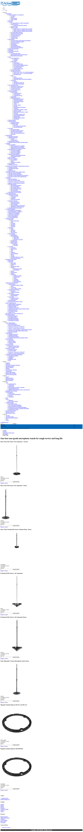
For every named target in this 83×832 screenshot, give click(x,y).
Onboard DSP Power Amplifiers (15, 149)
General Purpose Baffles (18, 101)
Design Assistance (9, 378)
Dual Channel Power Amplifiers (17, 147)
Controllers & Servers (12, 167)
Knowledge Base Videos (13, 409)
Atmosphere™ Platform (13, 194)
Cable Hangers (16, 276)
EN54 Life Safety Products (16, 131)
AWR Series (16, 238)
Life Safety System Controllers (14, 173)
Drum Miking (16, 269)
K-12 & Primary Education (11, 369)
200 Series (13, 225)
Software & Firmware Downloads (18, 205)
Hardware (13, 252)
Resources (3, 808)
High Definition (14, 295)
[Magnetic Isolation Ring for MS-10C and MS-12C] (17, 739)
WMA (12, 228)
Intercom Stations (11, 341)
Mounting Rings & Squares (19, 117)
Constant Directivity (17, 67)
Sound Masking (9, 135)
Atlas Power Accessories (13, 214)
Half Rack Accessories (18, 239)
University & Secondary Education (13, 365)
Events (7, 399)
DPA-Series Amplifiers (15, 152)
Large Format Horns (15, 58)
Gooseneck (15, 279)
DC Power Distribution (13, 217)
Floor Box (13, 290)
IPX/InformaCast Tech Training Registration (17, 407)
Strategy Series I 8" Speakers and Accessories (22, 31)
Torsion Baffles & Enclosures (19, 107)
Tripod (12, 265)
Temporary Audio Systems (13, 345)
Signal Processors (14, 195)
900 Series (15, 245)
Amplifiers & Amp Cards (13, 307)
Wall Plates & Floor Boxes (13, 289)
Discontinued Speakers (13, 315)
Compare (6, 483)
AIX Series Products (12, 178)
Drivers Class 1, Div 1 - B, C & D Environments (23, 72)
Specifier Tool (11, 386)
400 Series (15, 244)
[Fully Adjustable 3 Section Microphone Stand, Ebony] (17, 695)
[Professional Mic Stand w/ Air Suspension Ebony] (17, 651)
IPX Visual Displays (15, 186)
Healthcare (8, 364)
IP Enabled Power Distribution (14, 210)
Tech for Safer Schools (10, 372)
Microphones (11, 260)
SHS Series (10, 20)
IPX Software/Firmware (16, 191)
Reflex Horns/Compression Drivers (20, 65)
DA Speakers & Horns (13, 311)
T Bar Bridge (16, 118)
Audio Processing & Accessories (15, 207)
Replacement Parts (17, 281)
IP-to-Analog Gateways (16, 187)
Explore (2, 483)
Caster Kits (13, 247)
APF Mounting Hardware (18, 82)
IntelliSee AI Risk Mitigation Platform (16, 183)
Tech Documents (9, 392)
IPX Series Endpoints (12, 331)
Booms (12, 271)
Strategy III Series (14, 24)
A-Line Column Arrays (15, 89)
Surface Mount (14, 18)
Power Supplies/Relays (13, 216)
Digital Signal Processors (13, 305)
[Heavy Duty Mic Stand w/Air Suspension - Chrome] (17, 475)
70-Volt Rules (11, 385)
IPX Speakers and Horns (16, 185)
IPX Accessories (14, 190)
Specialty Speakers (12, 121)
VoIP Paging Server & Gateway (14, 192)
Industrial (8, 368)
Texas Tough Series (15, 220)
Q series (15, 103)
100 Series (13, 226)
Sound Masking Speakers (13, 51)
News (7, 419)
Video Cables (11, 293)
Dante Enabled (14, 19)
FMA (12, 221)
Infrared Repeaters (12, 300)
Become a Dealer (4, 816)
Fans (12, 251)
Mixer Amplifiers (11, 157)
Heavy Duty (13, 262)
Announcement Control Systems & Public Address (18, 308)
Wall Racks (10, 227)
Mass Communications (10, 322)
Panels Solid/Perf (14, 253)
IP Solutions (8, 177)
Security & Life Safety (10, 348)
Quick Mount (16, 280)
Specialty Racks (11, 233)
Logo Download (4, 820)
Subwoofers (10, 52)
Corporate (8, 362)
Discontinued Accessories (13, 320)
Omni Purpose (16, 62)
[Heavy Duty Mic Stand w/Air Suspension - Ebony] (6, 519)
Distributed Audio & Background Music (14, 354)
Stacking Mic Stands (15, 266)
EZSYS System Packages (13, 347)
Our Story (8, 415)
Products (5, 431)
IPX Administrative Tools (16, 188)
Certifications (11, 396)
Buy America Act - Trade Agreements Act (14, 313)
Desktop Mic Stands (17, 268)
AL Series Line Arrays (15, 88)
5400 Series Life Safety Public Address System (15, 171)
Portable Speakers (12, 120)
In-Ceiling (13, 16)
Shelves (12, 254)
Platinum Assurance (10, 379)
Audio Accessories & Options (12, 282)
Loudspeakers (8, 13)
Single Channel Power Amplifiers (18, 145)
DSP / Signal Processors (11, 193)
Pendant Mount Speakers (13, 48)
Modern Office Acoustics (11, 373)
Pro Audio (15, 124)
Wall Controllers (14, 204)
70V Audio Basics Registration (14, 405)
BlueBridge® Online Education (17, 206)
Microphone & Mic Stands (11, 259)
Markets (2, 805)
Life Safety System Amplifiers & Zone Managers (18, 175)
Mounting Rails (16, 116)
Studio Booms (14, 272)
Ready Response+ (9, 380)
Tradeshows (10, 400)
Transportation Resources (13, 388)
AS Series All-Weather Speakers (17, 41)
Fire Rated (15, 113)
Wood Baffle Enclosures (16, 46)
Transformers (13, 96)
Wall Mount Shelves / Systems (17, 257)
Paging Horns (14, 61)
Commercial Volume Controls (17, 285)
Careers (7, 420)
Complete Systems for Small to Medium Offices (18, 142)
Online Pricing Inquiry (5, 817)
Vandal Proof (16, 102)
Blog (7, 397)
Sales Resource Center (10, 413)
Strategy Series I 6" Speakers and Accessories (22, 30)
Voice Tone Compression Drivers (18, 133)
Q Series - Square (17, 104)
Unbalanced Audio (15, 297)
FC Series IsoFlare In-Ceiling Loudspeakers (20, 23)
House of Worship (9, 367)
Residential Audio (14, 123)
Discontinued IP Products (13, 319)
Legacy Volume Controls (16, 288)
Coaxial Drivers (14, 37)
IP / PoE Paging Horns (18, 63)
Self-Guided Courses (12, 403)
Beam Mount (13, 44)
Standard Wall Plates (15, 292)
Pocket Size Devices (15, 202)
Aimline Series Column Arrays (17, 86)
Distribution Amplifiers (15, 162)
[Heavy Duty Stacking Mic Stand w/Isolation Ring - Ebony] (17, 549)
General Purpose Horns (18, 68)
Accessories (13, 80)
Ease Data (10, 395)
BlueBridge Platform (12, 200)
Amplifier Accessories (12, 164)
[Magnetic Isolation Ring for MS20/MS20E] (17, 782)
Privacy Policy (3, 821)
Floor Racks (10, 219)
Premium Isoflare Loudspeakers (14, 304)
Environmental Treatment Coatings (15, 301)
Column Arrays (11, 312)
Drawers (12, 255)
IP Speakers (10, 49)
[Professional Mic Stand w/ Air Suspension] (17, 607)
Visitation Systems (12, 342)
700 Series (13, 223)
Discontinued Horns (12, 317)
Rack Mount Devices (15, 203)
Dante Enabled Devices (11, 302)
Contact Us (3, 819)
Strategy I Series (14, 27)
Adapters (15, 81)
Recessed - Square (17, 110)
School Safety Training (13, 401)
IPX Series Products (12, 184)
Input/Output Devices (12, 310)
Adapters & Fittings (17, 275)
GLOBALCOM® (12, 350)
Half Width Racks (14, 235)
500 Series (13, 224)
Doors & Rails (14, 248)
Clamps (15, 278)
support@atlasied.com (5, 799)
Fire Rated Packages (15, 129)
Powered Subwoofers (17, 127)
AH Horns (15, 59)
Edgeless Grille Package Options (20, 25)
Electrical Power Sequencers (14, 212)
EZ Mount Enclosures (18, 100)
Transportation (9, 371)
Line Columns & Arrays (13, 85)
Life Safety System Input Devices (15, 174)
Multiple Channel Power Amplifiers (18, 148)
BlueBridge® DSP (12, 359)
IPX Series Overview (12, 349)
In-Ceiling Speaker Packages (17, 32)
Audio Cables (11, 296)
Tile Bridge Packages (15, 35)
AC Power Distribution (10, 209)
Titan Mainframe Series (15, 156)
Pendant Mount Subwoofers (16, 55)
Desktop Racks (14, 242)
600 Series (13, 230)
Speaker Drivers (14, 92)
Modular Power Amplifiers (13, 154)
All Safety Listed (14, 38)
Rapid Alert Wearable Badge (14, 180)
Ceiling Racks (14, 234)
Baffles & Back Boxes (15, 97)
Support (7, 376)
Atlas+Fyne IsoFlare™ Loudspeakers (16, 14)
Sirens (12, 75)
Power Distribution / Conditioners (15, 211)
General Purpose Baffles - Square (20, 109)
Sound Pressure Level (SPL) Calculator (16, 387)
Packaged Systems (9, 344)
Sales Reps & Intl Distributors (12, 417)
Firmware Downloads (15, 199)
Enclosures (13, 134)
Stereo (12, 286)
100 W (14, 76)
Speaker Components (12, 90)
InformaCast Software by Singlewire (16, 181)
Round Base (13, 264)
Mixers (12, 161)
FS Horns (15, 60)
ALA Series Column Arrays (16, 87)
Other (12, 250)
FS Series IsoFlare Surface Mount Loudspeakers (21, 40)
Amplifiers (8, 143)
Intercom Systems (9, 338)
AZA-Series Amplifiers (15, 151)
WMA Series (16, 237)
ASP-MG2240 (14, 140)
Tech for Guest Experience (11, 374)
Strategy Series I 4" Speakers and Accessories (22, 28)
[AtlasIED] (10, 5)
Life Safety (10, 128)
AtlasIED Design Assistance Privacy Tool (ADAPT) (19, 389)
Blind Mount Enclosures (18, 99)
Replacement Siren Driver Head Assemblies (22, 79)
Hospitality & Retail (10, 366)
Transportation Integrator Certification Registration (18, 408)
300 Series (13, 231)
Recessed (15, 106)
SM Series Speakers (15, 42)
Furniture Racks (14, 241)
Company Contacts (4, 809)
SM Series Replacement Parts (17, 47)
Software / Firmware (10, 412)
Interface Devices (11, 170)
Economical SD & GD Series (17, 33)
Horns (9, 56)
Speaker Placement (12, 383)
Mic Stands (10, 261)
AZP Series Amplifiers (15, 150)
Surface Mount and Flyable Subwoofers (19, 54)
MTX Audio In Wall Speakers (19, 126)
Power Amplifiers (11, 144)
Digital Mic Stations (12, 306)
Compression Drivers (17, 78)
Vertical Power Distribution (13, 213)
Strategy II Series (14, 26)
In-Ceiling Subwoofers (15, 53)
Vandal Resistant (14, 45)
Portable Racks (14, 240)
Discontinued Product (10, 314)
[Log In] (4, 8)
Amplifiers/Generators (12, 137)
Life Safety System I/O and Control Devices (17, 176)
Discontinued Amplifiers (13, 318)
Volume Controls (11, 283)
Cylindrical (15, 108)
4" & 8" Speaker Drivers (16, 34)
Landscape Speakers (15, 122)
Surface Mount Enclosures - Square (20, 111)
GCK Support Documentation (14, 394)
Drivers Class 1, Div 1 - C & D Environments (22, 73)
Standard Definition (15, 294)
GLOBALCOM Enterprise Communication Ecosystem (17, 166)
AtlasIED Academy (10, 402)
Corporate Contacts (10, 416)
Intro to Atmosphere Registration (15, 406)
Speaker (12, 273)
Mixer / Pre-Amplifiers (13, 158)
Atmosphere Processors (13, 136)
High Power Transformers (18, 83)
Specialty (13, 267)
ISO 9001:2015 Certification (6, 827)
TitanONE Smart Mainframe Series (18, 155)
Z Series (12, 138)
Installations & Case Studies (11, 390)
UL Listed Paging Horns (18, 66)
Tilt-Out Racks (14, 232)
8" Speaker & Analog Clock (19, 114)
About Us (3, 810)
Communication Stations (13, 168)
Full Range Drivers (17, 93)
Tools (7, 382)
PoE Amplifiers (11, 163)
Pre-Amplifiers (14, 159)
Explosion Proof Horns (15, 71)
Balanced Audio (14, 299)
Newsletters (3, 822)
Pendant (12, 17)
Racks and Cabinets (10, 218)
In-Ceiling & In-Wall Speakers (17, 130)
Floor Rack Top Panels (15, 258)
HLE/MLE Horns (17, 74)
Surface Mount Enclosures (18, 115)
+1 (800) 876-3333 (4, 422)
